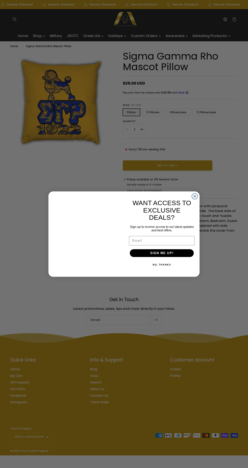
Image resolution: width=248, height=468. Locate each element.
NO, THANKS (162, 264)
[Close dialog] (195, 196)
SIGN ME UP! (162, 253)
